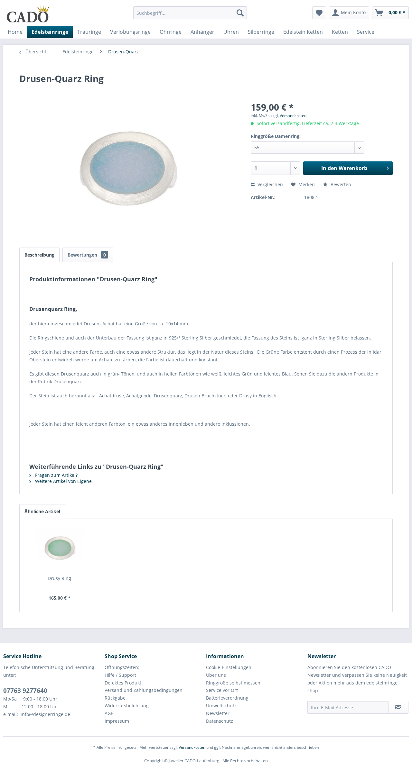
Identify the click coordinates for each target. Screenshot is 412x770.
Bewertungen (87, 255)
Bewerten (340, 184)
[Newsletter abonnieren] (398, 707)
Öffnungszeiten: (122, 667)
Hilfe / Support (120, 675)
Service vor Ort (222, 690)
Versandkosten (192, 747)
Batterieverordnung (227, 698)
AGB (109, 713)
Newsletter (217, 713)
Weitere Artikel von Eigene (63, 481)
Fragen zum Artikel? (56, 475)
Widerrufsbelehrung (127, 705)
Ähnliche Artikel (42, 511)
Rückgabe (115, 698)
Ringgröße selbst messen (233, 683)
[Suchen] (240, 12)
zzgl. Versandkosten (288, 115)
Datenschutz (219, 721)
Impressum (117, 721)
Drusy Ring (59, 578)
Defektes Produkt (123, 683)
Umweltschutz (221, 705)
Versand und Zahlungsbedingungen (144, 690)
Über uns (216, 675)
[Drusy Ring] (59, 549)
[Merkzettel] (319, 12)
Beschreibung (39, 255)
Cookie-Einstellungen (228, 667)
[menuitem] (190, 15)
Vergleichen (269, 184)
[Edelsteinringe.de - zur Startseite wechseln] (28, 14)
